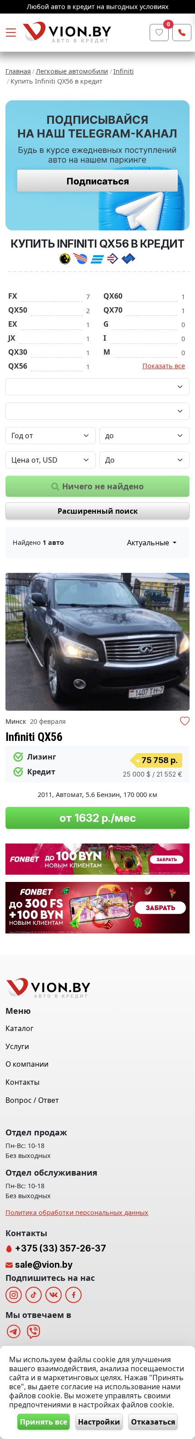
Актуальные (149, 543)
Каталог (19, 1028)
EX (12, 324)
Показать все (163, 365)
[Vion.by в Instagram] (13, 1295)
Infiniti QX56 (34, 737)
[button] (181, 642)
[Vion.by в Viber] (33, 1331)
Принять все (43, 1422)
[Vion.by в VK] (53, 1295)
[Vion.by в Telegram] (13, 1331)
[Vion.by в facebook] (73, 1295)
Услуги (17, 1046)
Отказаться (153, 1422)
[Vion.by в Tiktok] (33, 1295)
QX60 (112, 296)
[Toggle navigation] (11, 32)
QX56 (17, 366)
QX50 (17, 310)
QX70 (112, 310)
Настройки (99, 1422)
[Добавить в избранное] (185, 722)
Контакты (22, 1082)
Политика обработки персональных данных (76, 1212)
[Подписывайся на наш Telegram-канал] (97, 165)
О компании (27, 1064)
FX (12, 296)
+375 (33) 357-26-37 (59, 1248)
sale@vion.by (44, 1264)
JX (11, 338)
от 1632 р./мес (97, 818)
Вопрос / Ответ (32, 1100)
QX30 (17, 352)
